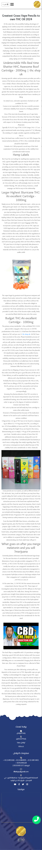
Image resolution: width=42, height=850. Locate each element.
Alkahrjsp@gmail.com (21, 772)
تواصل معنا (21, 743)
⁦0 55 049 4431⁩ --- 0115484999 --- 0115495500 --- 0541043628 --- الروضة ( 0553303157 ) (21, 763)
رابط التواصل (21, 733)
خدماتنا (21, 746)
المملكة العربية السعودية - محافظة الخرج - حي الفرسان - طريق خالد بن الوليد (21, 779)
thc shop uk (26, 334)
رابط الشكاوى (21, 739)
